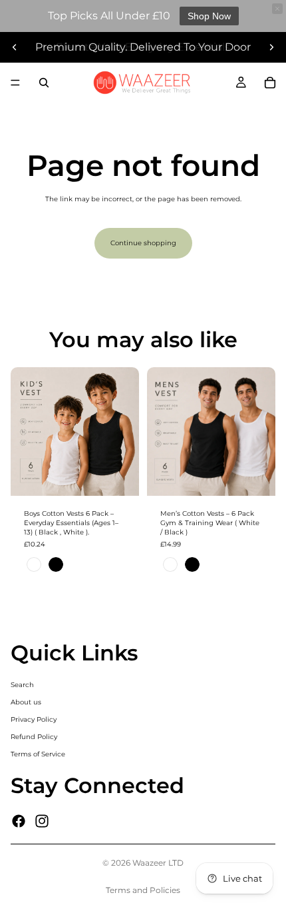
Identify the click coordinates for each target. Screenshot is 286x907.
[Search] (44, 82)
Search (22, 684)
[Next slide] (271, 47)
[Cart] (270, 82)
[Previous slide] (14, 47)
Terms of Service (38, 754)
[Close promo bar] (277, 8)
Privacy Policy (34, 719)
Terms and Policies (143, 890)
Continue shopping (143, 243)
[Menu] (15, 82)
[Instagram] (42, 821)
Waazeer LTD (158, 863)
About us (26, 702)
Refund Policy (34, 736)
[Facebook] (19, 821)
